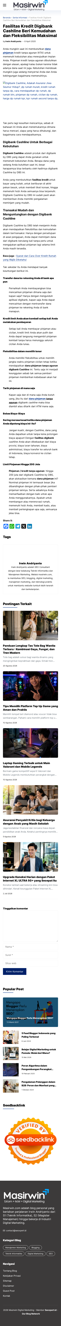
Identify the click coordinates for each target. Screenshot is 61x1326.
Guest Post (9, 1290)
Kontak (6, 1295)
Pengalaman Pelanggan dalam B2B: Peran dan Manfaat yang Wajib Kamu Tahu (38, 1085)
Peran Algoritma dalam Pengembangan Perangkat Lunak (37, 1069)
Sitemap (7, 1280)
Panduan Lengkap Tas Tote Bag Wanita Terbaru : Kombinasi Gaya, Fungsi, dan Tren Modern (29, 649)
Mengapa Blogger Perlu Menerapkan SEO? (30, 1018)
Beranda (7, 17)
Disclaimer (8, 1285)
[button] (35, 5)
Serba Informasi (20, 17)
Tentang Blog (10, 1270)
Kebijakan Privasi (12, 1275)
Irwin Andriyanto (13, 41)
